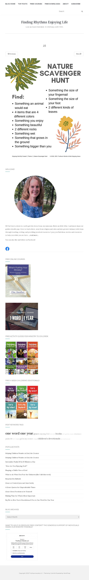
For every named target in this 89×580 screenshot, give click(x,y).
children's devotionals (49, 438)
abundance (77, 434)
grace (36, 433)
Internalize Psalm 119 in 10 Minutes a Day (20, 462)
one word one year (19, 433)
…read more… (34, 235)
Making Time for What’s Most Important (20, 496)
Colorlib (52, 573)
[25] (44, 109)
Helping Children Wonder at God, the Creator (22, 453)
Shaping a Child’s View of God (16, 470)
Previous (12, 54)
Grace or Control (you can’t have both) (19, 483)
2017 (63, 434)
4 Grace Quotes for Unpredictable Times (20, 487)
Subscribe (75, 4)
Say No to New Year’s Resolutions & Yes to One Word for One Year (29, 500)
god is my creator (26, 439)
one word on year (65, 439)
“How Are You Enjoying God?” (16, 466)
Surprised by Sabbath (13, 479)
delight (35, 439)
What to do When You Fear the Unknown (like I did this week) (28, 475)
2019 (51, 434)
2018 (54, 434)
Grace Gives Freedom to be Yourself (18, 492)
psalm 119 (8, 439)
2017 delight (16, 439)
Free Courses (36, 4)
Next (78, 54)
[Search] (82, 11)
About (66, 4)
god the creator (69, 434)
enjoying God (44, 434)
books (59, 433)
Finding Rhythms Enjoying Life (44, 22)
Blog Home (10, 4)
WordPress (66, 573)
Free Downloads (52, 4)
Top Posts (22, 4)
